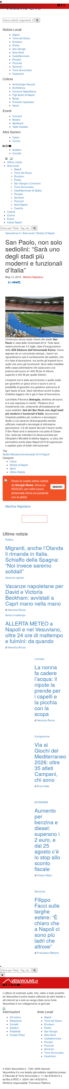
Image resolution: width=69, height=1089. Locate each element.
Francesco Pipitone (48, 953)
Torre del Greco (23, 172)
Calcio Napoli (14, 222)
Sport (13, 468)
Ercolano (19, 176)
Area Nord (50, 1035)
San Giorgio (51, 1031)
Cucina (11, 215)
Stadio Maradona (12, 454)
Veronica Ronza (17, 610)
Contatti (16, 153)
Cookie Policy (17, 1035)
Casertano (50, 1056)
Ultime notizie (14, 162)
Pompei (18, 194)
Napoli (17, 169)
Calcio (13, 461)
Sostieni (16, 149)
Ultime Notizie (17, 472)
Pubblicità (15, 1031)
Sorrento (19, 197)
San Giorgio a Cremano (27, 183)
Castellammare (52, 1038)
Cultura (11, 211)
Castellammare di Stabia (28, 190)
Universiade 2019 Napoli (35, 454)
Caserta (18, 208)
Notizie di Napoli (45, 233)
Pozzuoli (19, 201)
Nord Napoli (20, 204)
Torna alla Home (34, 519)
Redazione (16, 1020)
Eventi (10, 218)
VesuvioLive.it (13, 233)
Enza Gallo (43, 786)
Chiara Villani (44, 875)
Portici (17, 180)
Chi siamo (15, 1017)
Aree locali (13, 165)
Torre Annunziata (23, 187)
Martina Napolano (33, 277)
